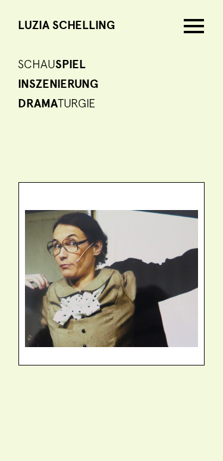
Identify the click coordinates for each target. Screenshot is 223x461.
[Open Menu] (194, 26)
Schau (52, 65)
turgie (56, 104)
